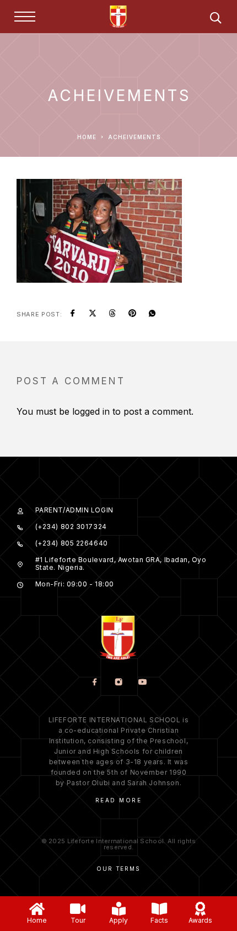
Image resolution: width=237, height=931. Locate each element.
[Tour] (78, 909)
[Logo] (118, 17)
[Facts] (159, 909)
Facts (159, 920)
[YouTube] (142, 682)
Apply (118, 920)
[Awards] (200, 909)
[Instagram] (119, 682)
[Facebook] (95, 682)
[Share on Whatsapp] (152, 314)
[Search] (215, 20)
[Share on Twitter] (93, 314)
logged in (91, 411)
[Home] (37, 909)
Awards (200, 920)
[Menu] (25, 16)
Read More (118, 800)
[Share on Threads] (112, 314)
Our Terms (118, 868)
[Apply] (119, 909)
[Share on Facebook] (73, 314)
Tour (78, 920)
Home (37, 920)
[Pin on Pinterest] (132, 314)
